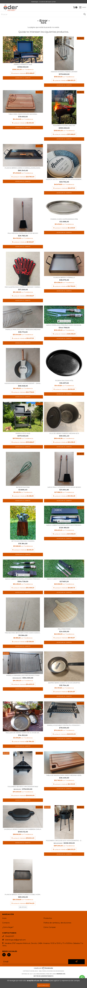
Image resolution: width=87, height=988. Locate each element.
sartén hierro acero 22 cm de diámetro (64, 683)
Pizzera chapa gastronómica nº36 (64, 219)
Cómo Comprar (50, 927)
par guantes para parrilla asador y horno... (23, 287)
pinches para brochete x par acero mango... (23, 633)
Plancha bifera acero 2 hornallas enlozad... (23, 168)
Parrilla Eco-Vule (23, 433)
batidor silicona (23, 487)
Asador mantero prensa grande (64, 71)
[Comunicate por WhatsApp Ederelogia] (82, 977)
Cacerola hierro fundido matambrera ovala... (23, 829)
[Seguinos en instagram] (4, 954)
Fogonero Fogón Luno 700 (64, 125)
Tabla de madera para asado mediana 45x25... (64, 775)
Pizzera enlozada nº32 (64, 380)
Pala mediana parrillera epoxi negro (23, 233)
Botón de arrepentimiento (43, 976)
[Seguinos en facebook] (9, 954)
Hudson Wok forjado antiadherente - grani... (23, 383)
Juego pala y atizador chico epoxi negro (64, 487)
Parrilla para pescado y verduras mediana (22, 329)
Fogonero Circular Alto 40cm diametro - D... (64, 840)
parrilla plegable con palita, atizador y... (64, 725)
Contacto (6, 923)
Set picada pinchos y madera (22, 541)
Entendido (43, 985)
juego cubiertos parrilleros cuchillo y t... (64, 579)
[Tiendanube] (43, 968)
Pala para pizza (64, 629)
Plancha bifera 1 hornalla (64, 277)
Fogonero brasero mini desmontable (23, 786)
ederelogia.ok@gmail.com (15, 940)
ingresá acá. (61, 974)
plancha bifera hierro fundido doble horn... (23, 894)
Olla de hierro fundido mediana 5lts (64, 433)
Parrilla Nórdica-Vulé (23, 64)
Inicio (4, 918)
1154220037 (9, 936)
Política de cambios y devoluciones (57, 923)
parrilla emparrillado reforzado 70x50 (22, 675)
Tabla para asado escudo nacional (22, 114)
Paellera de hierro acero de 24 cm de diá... (23, 733)
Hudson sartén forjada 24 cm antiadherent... (64, 179)
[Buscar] (84, 14)
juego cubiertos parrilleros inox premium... (64, 525)
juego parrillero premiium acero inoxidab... (64, 325)
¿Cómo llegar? (8, 927)
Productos (48, 918)
